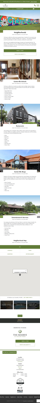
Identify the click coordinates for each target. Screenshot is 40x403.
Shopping (10, 254)
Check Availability (20, 54)
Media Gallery (19, 397)
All (20, 246)
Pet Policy (25, 397)
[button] (20, 274)
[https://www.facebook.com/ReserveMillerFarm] (19, 316)
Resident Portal (37, 397)
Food (30, 250)
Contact (6, 8)
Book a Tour (20, 50)
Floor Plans (20, 8)
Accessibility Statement (30, 400)
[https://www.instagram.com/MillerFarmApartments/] (21, 316)
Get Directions (20, 361)
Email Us (20, 368)
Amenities (7, 397)
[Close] (26, 270)
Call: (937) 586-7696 (20, 365)
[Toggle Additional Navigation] (37, 5)
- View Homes (33, 1)
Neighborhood (13, 397)
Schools (10, 250)
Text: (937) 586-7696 (20, 369)
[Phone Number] (35, 5)
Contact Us (31, 397)
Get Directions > (28, 297)
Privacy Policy (25, 400)
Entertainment (30, 254)
